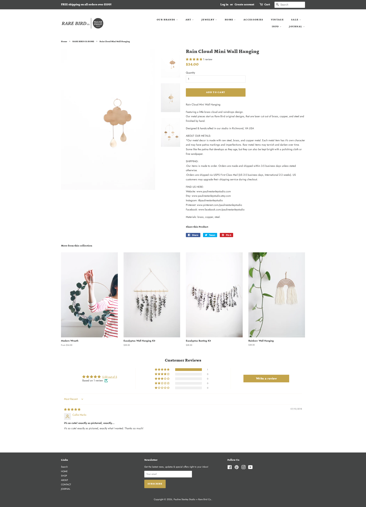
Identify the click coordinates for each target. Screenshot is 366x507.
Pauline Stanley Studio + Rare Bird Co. (193, 499)
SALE (295, 19)
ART (188, 19)
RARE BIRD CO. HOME (83, 41)
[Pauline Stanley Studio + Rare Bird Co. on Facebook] (229, 468)
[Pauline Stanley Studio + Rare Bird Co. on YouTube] (250, 468)
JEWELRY (208, 19)
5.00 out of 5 (109, 377)
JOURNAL (296, 26)
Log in (224, 4)
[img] (72, 409)
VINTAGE (277, 19)
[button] (194, 59)
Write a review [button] (266, 378)
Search (64, 466)
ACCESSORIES (253, 19)
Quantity (190, 73)
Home (64, 41)
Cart (267, 4)
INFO (276, 26)
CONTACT (66, 484)
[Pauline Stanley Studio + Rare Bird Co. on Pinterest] (236, 468)
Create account (244, 4)
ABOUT (64, 480)
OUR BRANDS (166, 19)
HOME (229, 19)
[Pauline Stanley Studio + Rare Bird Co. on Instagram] (243, 468)
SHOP (64, 475)
